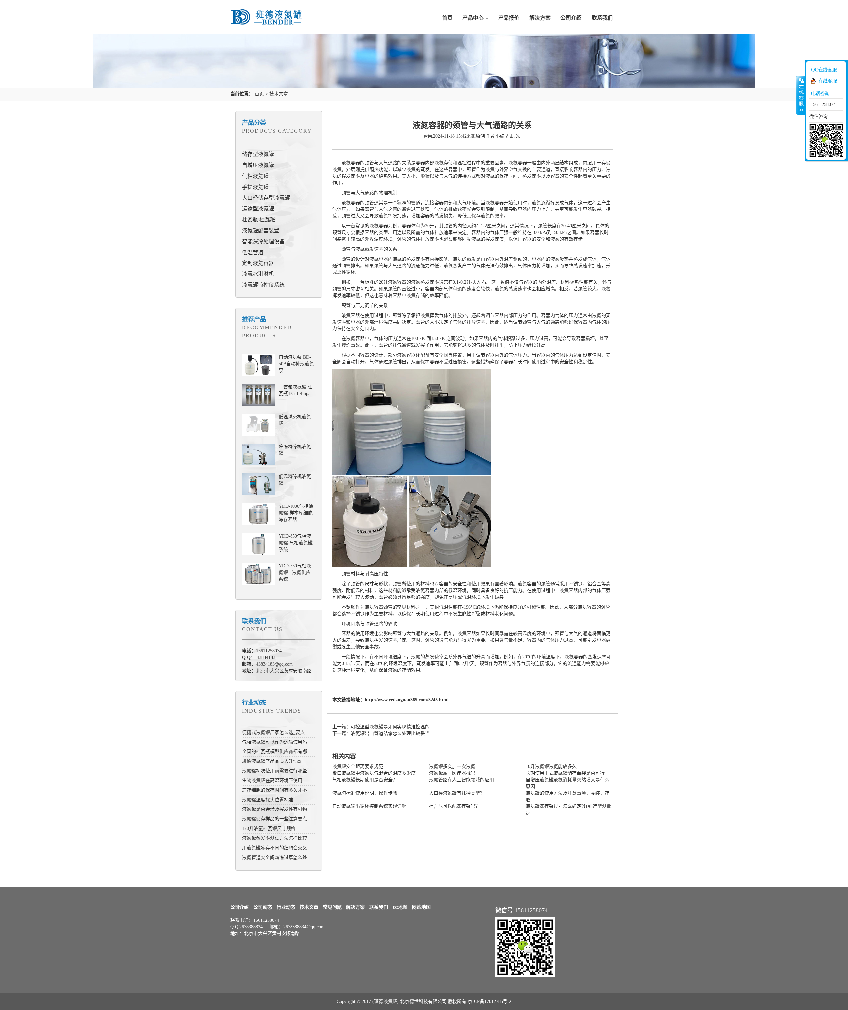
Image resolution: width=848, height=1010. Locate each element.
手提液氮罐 (255, 187)
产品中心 (473, 18)
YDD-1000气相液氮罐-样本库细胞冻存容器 (296, 513)
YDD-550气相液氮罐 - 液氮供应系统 (295, 573)
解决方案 (540, 18)
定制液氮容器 (258, 263)
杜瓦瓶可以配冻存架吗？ (454, 806)
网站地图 (421, 907)
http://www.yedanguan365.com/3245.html (407, 699)
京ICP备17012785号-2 (489, 1001)
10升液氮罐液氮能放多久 (551, 766)
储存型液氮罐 (258, 154)
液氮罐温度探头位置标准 (267, 799)
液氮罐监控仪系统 (263, 285)
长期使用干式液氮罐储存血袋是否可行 (565, 773)
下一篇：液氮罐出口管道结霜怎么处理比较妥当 (381, 733)
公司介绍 (571, 18)
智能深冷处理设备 (263, 241)
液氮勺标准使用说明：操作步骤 (364, 793)
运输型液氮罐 (258, 208)
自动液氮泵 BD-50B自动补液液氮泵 (296, 364)
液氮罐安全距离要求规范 (357, 766)
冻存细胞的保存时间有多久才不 (274, 790)
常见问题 (332, 907)
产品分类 (254, 122)
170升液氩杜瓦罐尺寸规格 (268, 828)
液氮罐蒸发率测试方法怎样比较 (274, 838)
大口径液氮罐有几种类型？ (457, 793)
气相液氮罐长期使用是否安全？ (364, 779)
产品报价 (508, 18)
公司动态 (262, 907)
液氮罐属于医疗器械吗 (452, 773)
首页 (447, 18)
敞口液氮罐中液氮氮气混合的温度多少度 (374, 773)
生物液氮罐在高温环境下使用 (272, 780)
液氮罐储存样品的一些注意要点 (274, 818)
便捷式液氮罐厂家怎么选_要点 (273, 732)
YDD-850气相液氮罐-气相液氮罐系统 (296, 543)
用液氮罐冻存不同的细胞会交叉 (274, 847)
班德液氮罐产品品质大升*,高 (271, 761)
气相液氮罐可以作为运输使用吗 (274, 742)
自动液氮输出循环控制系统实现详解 (369, 806)
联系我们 (602, 18)
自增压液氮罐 (258, 165)
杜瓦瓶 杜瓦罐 (258, 219)
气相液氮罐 (255, 176)
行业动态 (254, 702)
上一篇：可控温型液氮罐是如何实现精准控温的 (381, 726)
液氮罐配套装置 (260, 230)
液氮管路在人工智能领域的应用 (461, 779)
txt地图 (400, 907)
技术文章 (278, 93)
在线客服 (828, 80)
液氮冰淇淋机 (258, 274)
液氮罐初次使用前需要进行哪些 (274, 770)
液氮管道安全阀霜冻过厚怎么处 (274, 857)
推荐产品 (254, 319)
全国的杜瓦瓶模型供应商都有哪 (274, 751)
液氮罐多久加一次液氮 (452, 766)
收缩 (800, 95)
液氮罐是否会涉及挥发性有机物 (274, 809)
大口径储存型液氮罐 (266, 198)
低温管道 (252, 252)
